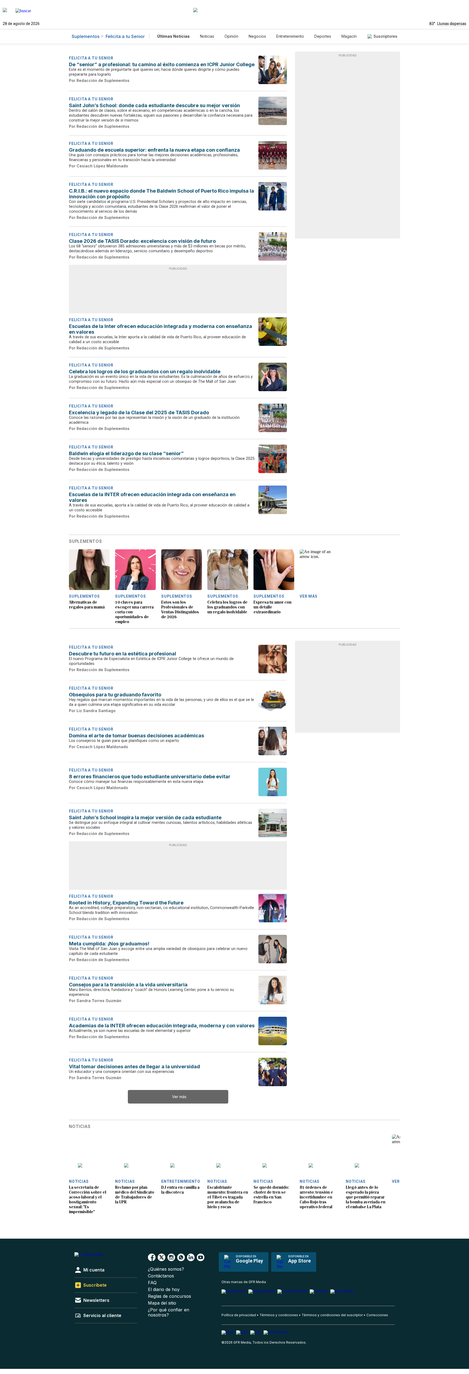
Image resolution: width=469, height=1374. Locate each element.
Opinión (231, 36)
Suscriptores (385, 36)
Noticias (207, 36)
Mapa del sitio (162, 1303)
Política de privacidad (238, 1315)
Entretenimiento (290, 36)
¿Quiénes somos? (166, 1269)
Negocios (257, 36)
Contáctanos (161, 1276)
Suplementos (86, 36)
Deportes (322, 36)
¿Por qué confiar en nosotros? (168, 1312)
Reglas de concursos (169, 1296)
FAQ (152, 1282)
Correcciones (377, 1315)
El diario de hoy (164, 1289)
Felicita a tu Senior (125, 36)
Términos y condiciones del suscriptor (332, 1315)
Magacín (349, 36)
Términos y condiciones (278, 1315)
